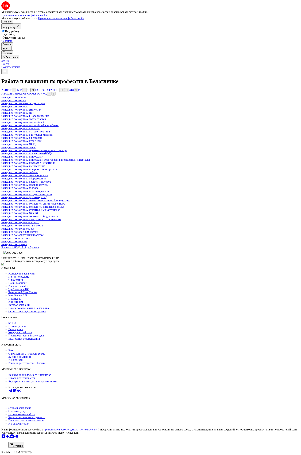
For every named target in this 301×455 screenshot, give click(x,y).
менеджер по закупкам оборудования (23, 178)
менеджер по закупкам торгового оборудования (29, 216)
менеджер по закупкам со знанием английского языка (33, 203)
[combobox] (16, 445)
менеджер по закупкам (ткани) (19, 212)
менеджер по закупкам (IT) (17, 112)
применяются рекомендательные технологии (70, 429)
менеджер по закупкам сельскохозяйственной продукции (35, 200)
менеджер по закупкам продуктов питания (26, 194)
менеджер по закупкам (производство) (24, 197)
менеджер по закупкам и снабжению (23, 165)
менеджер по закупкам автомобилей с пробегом (30, 125)
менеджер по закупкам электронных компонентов (31, 219)
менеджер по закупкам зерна (18, 147)
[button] (5, 60)
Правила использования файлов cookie (61, 18)
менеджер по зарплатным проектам (22, 234)
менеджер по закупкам (14, 106)
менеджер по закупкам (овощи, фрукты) (25, 184)
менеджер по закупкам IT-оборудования (25, 115)
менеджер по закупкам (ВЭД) (18, 144)
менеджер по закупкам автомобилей (23, 122)
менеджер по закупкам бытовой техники (25, 131)
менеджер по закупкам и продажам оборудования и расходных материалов (46, 159)
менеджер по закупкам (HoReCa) (21, 109)
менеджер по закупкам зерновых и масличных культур (34, 150)
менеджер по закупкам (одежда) (20, 187)
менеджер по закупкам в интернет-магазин (27, 134)
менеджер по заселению (15, 238)
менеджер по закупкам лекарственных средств (29, 169)
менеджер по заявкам (14, 241)
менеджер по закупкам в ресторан (21, 137)
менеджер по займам (13, 97)
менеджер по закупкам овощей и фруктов (26, 181)
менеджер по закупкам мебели (19, 172)
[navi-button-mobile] (4, 71)
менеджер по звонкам (14, 244)
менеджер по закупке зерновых (20, 222)
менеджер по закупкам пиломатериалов (25, 191)
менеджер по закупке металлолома (22, 225)
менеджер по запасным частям (19, 231)
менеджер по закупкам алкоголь (20, 128)
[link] (7, 52)
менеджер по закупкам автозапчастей (23, 118)
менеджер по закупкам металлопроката (24, 175)
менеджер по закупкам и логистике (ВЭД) (26, 153)
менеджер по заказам (13, 100)
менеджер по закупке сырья (17, 228)
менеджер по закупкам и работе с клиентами (28, 162)
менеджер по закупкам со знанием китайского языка (32, 206)
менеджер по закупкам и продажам (22, 156)
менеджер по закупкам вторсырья (21, 140)
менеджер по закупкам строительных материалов (30, 209)
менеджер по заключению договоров (23, 103)
